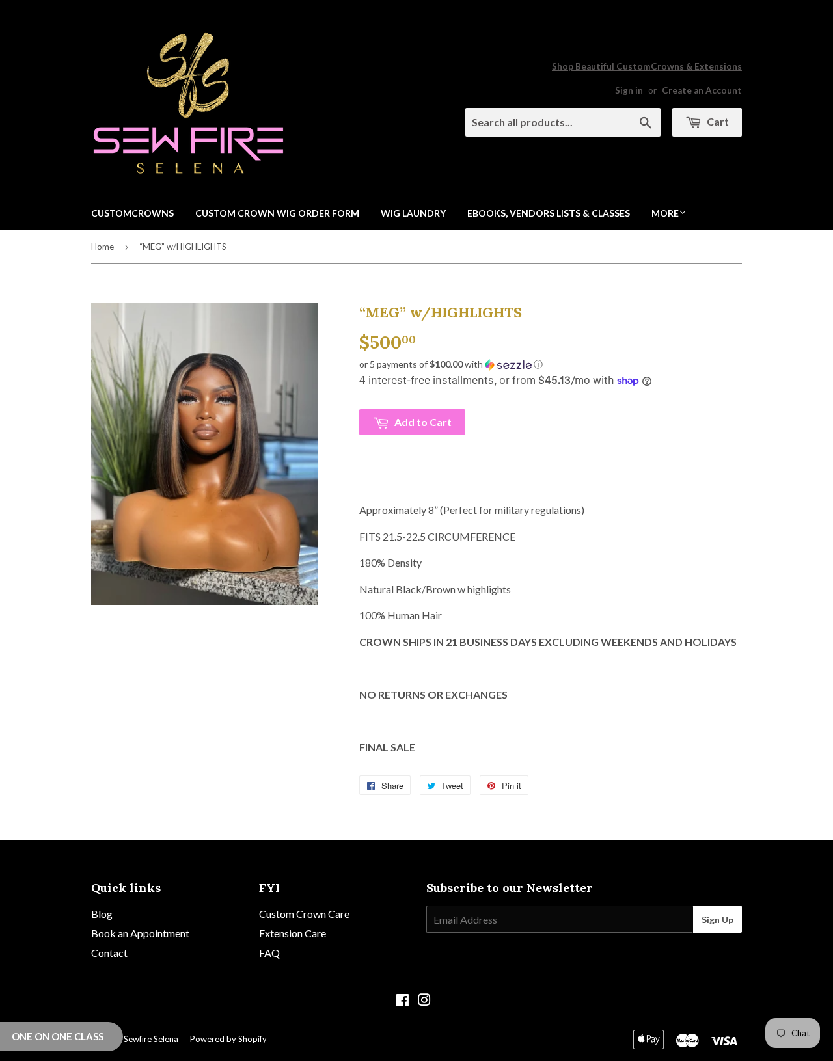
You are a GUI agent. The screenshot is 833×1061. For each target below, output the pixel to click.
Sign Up (717, 919)
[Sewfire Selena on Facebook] (402, 1001)
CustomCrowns (132, 213)
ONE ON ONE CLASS (57, 1036)
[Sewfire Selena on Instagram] (424, 1001)
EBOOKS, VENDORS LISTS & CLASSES (548, 213)
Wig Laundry (413, 213)
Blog (102, 913)
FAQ (269, 953)
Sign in (629, 90)
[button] (550, 364)
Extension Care (292, 933)
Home (102, 246)
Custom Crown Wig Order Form (277, 213)
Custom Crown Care (304, 913)
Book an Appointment (140, 933)
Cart (717, 121)
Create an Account (702, 90)
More (665, 213)
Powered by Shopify (228, 1039)
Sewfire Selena (151, 1039)
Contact (109, 953)
